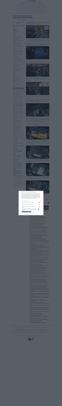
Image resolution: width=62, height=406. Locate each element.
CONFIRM (26, 211)
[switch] (39, 202)
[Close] (42, 192)
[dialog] (31, 203)
